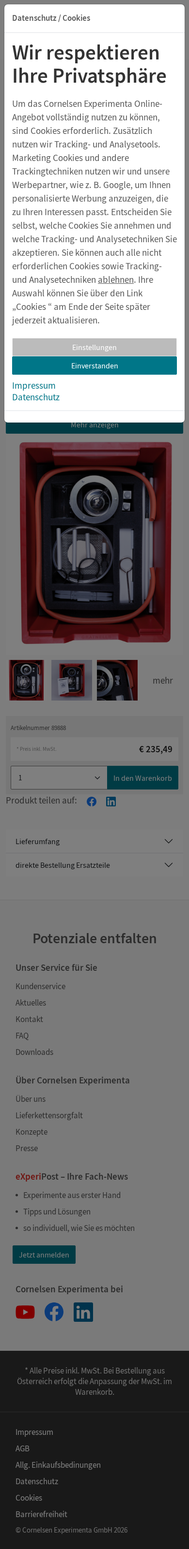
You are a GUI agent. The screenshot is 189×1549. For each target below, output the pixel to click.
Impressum (34, 385)
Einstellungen (94, 347)
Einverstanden (94, 365)
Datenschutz (36, 397)
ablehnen (116, 279)
